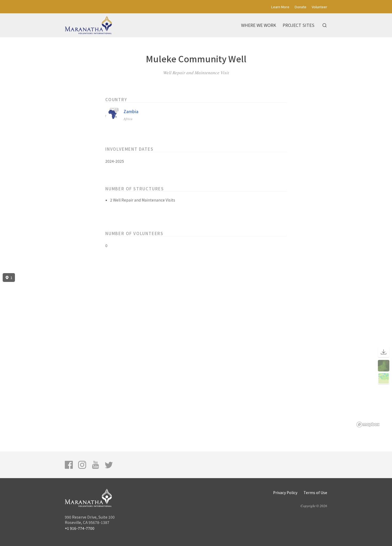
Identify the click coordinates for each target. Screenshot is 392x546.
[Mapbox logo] (368, 424)
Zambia (130, 111)
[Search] (324, 25)
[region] (196, 350)
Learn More (280, 6)
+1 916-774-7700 (79, 528)
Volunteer (319, 6)
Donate (300, 6)
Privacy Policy (285, 492)
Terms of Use (315, 492)
